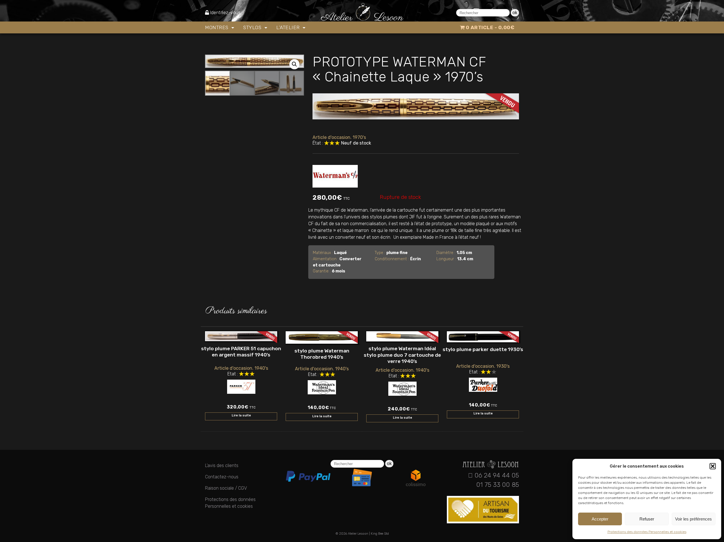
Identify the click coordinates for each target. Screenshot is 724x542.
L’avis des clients (221, 465)
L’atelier (288, 27)
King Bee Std (380, 533)
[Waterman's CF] (335, 175)
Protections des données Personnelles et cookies (646, 532)
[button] (713, 466)
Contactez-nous (221, 476)
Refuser (646, 519)
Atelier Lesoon (358, 533)
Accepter (600, 519)
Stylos (253, 27)
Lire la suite (241, 415)
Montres (217, 27)
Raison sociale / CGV (226, 488)
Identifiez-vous (225, 12)
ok (514, 12)
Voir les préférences (693, 519)
